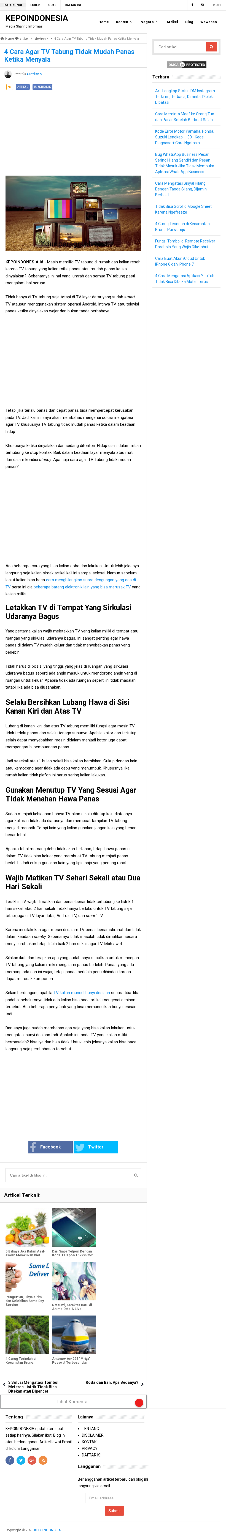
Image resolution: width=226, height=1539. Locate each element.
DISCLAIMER (93, 1435)
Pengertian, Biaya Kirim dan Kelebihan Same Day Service (25, 1301)
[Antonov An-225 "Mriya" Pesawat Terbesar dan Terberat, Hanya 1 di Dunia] (74, 1335)
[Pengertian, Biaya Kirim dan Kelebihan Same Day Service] (27, 1277)
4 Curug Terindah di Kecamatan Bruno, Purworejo (21, 1362)
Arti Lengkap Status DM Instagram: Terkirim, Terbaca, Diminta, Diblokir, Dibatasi (185, 97)
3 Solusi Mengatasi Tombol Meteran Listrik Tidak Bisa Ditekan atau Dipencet (33, 1386)
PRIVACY (90, 1448)
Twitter (96, 1147)
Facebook (50, 1147)
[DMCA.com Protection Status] (186, 64)
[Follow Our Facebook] (192, 5)
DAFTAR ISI (91, 1455)
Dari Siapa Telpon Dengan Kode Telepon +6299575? (72, 1253)
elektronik (42, 86)
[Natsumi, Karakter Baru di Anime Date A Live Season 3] (74, 1281)
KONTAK (89, 1442)
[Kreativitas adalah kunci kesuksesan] (220, 1530)
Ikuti (216, 5)
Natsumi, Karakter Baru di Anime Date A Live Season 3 (72, 1309)
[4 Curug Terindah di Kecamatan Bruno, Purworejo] (27, 1335)
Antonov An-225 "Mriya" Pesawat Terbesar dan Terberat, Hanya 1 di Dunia (72, 1362)
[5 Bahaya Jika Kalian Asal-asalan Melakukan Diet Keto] (27, 1227)
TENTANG (90, 1428)
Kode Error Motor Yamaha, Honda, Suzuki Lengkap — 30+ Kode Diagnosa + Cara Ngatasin (184, 137)
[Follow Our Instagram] (202, 5)
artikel (22, 86)
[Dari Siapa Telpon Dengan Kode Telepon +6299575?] (74, 1227)
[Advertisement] (73, 131)
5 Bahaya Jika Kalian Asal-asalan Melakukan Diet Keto (25, 1255)
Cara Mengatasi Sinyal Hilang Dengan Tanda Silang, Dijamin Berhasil (181, 189)
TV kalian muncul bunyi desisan (81, 992)
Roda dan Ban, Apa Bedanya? (112, 1382)
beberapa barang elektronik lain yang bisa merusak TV (82, 587)
